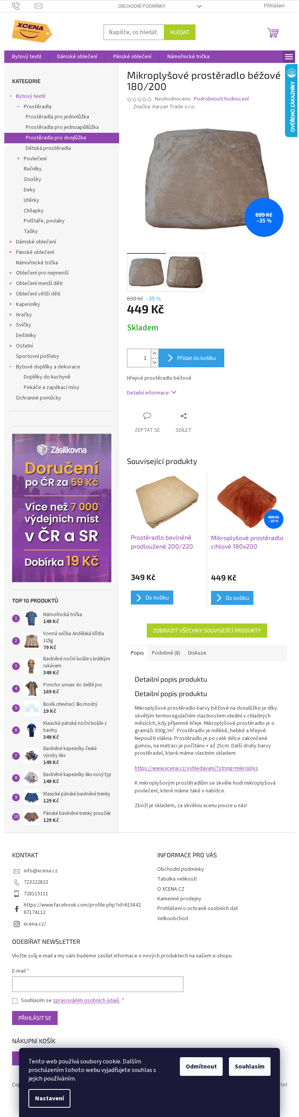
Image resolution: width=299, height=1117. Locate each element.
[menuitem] (26, 56)
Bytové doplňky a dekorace (48, 367)
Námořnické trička (37, 263)
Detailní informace (148, 393)
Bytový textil (30, 96)
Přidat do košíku (196, 357)
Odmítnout (201, 1066)
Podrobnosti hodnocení (221, 99)
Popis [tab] (137, 653)
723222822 (36, 882)
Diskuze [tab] (197, 653)
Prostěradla (37, 107)
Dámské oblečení (36, 242)
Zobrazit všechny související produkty (207, 630)
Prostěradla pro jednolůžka (57, 117)
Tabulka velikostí (177, 879)
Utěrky (31, 200)
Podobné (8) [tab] (166, 653)
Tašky (31, 231)
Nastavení (49, 1098)
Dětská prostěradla (48, 148)
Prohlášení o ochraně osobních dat (197, 908)
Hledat (179, 32)
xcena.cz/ (35, 924)
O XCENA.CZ (171, 889)
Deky (29, 190)
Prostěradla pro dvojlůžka (56, 138)
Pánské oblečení (35, 252)
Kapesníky (28, 304)
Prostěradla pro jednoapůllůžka (62, 127)
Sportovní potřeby (37, 356)
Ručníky (33, 169)
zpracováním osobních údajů (86, 1000)
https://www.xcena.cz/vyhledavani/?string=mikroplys (196, 768)
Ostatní (24, 346)
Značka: (164, 107)
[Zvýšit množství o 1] (154, 353)
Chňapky (34, 211)
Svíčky (23, 325)
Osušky (32, 179)
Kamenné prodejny (179, 899)
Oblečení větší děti (38, 294)
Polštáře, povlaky (44, 221)
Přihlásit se (34, 1018)
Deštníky (26, 335)
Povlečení (35, 159)
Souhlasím (250, 1066)
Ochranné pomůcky (38, 398)
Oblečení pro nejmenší (42, 273)
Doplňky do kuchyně (47, 377)
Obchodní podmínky (141, 6)
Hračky (24, 315)
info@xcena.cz (41, 871)
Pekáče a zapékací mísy (51, 387)
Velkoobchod (172, 918)
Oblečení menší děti (39, 283)
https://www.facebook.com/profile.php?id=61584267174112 (82, 908)
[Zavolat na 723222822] (23, 5)
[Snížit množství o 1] (154, 362)
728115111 (36, 894)
